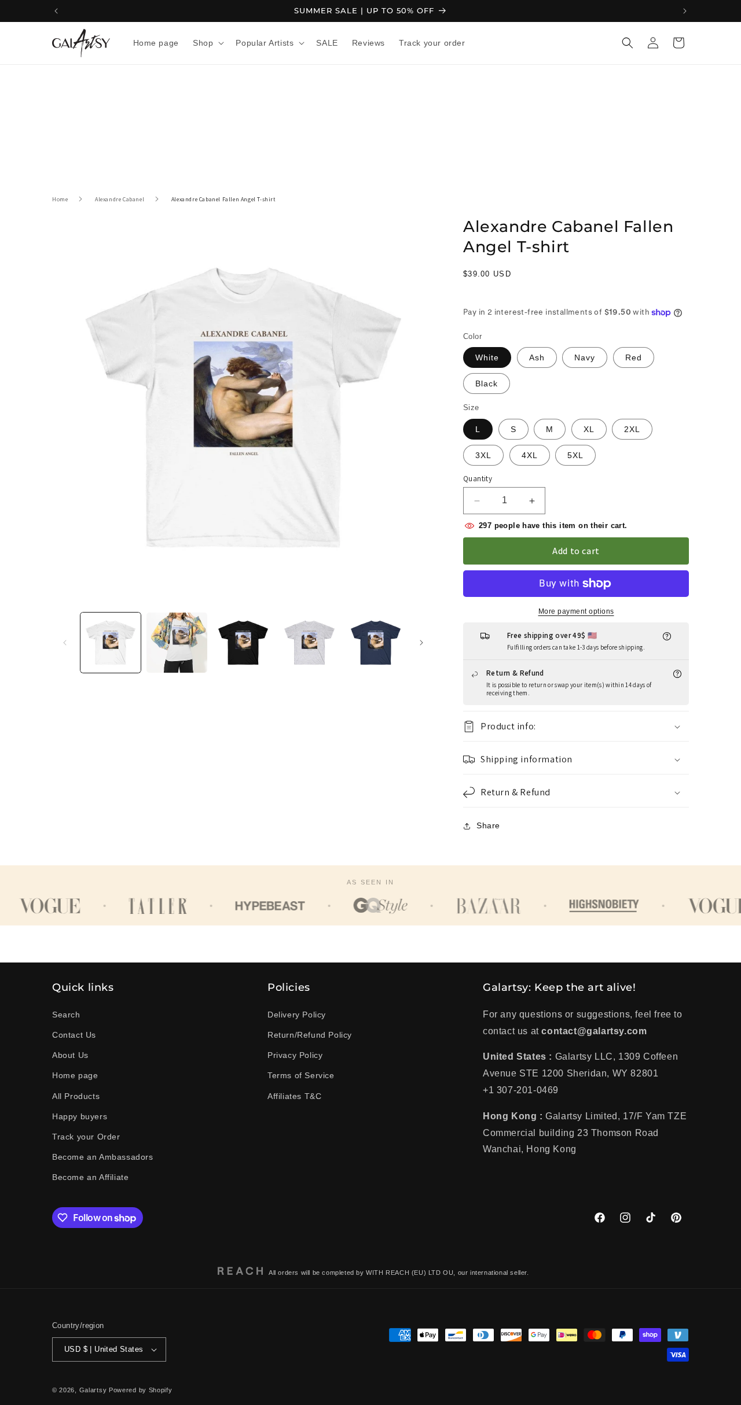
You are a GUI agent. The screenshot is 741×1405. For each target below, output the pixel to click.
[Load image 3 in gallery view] (243, 643)
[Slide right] (421, 642)
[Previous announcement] (56, 11)
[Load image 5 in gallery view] (376, 643)
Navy (584, 358)
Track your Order (86, 1136)
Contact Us (74, 1034)
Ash (537, 358)
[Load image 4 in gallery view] (309, 643)
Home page (75, 1075)
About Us (70, 1055)
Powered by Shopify (141, 1389)
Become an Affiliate (90, 1177)
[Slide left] (65, 642)
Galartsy (93, 1389)
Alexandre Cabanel (119, 199)
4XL (530, 455)
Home (60, 199)
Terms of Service (301, 1075)
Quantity (477, 479)
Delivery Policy (296, 1014)
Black (486, 384)
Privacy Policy (294, 1055)
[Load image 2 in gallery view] (176, 643)
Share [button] (488, 826)
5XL (575, 455)
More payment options (576, 611)
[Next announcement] (685, 11)
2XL (632, 429)
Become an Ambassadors (102, 1156)
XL (589, 429)
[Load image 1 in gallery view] (110, 643)
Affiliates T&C (294, 1095)
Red (633, 358)
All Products (76, 1095)
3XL (483, 455)
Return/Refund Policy (309, 1034)
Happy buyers (79, 1116)
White (487, 358)
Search (66, 1014)
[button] (207, 43)
